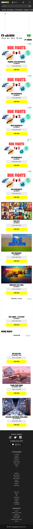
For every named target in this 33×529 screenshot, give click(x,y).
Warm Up (16, 492)
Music (16, 480)
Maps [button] (15, 2)
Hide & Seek (16, 461)
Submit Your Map (16, 512)
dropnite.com (22, 527)
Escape (16, 464)
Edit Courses (19, 9)
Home (4, 9)
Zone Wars (16, 476)
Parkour (27, 9)
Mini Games (16, 475)
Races (16, 494)
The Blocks (16, 504)
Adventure (16, 485)
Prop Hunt (16, 463)
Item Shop (16, 517)
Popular (16, 514)
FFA (17, 466)
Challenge (16, 502)
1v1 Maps (16, 454)
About (16, 521)
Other (16, 500)
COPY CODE (16, 69)
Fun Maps (16, 482)
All (16, 495)
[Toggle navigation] (29, 2)
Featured (16, 497)
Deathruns (11, 9)
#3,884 (20, 38)
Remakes (16, 499)
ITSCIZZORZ (17, 418)
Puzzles (17, 459)
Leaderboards (16, 516)
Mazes (16, 483)
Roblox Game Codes (16, 519)
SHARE (29, 40)
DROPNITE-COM (17, 355)
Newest (16, 473)
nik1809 (17, 63)
